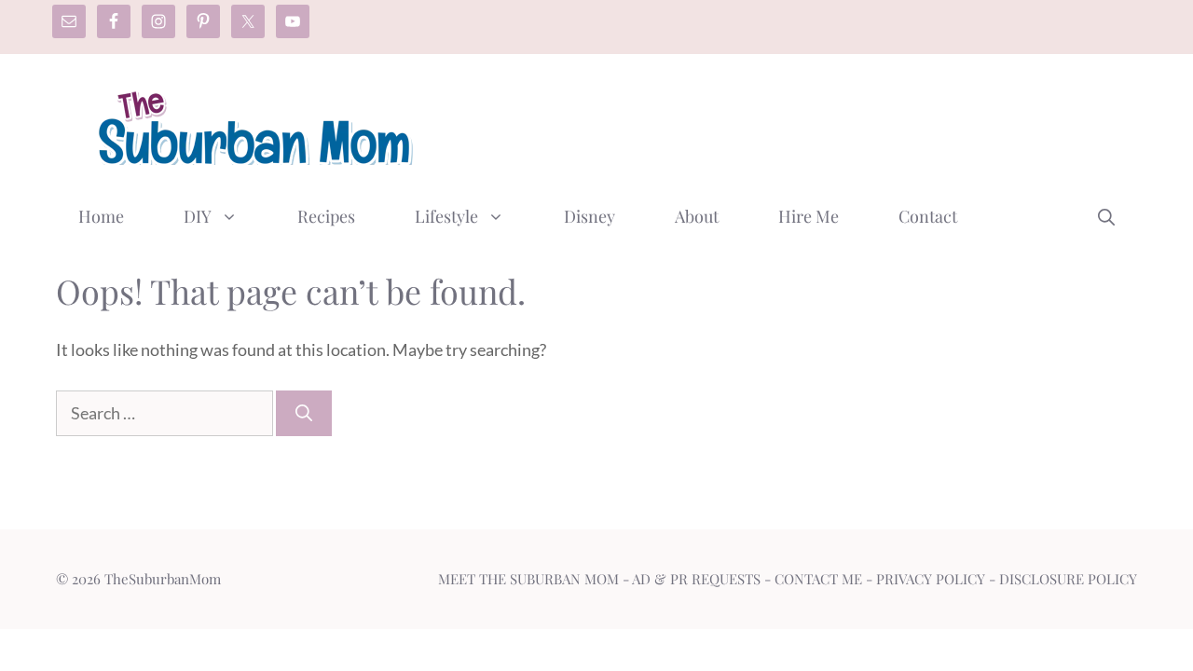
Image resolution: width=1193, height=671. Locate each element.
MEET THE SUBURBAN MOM (528, 578)
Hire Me (808, 216)
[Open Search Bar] (1106, 216)
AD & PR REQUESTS (696, 578)
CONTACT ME (818, 578)
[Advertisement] (798, 124)
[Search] (304, 413)
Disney (589, 216)
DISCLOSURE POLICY (1068, 578)
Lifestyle (446, 216)
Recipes (326, 216)
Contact (927, 216)
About (697, 216)
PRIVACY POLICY (930, 578)
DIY (198, 216)
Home (101, 216)
